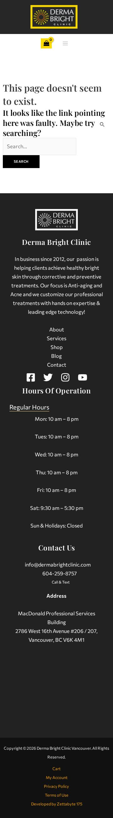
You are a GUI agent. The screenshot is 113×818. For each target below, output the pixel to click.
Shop (57, 347)
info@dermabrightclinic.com (58, 564)
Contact (56, 364)
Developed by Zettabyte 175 (56, 803)
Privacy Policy (56, 786)
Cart (56, 768)
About (56, 329)
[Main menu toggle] (65, 44)
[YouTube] (82, 377)
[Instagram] (65, 377)
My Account (56, 777)
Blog (56, 356)
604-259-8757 (59, 573)
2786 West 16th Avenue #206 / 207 (55, 631)
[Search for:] (40, 146)
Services (56, 338)
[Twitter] (48, 377)
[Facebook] (30, 377)
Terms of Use (56, 795)
